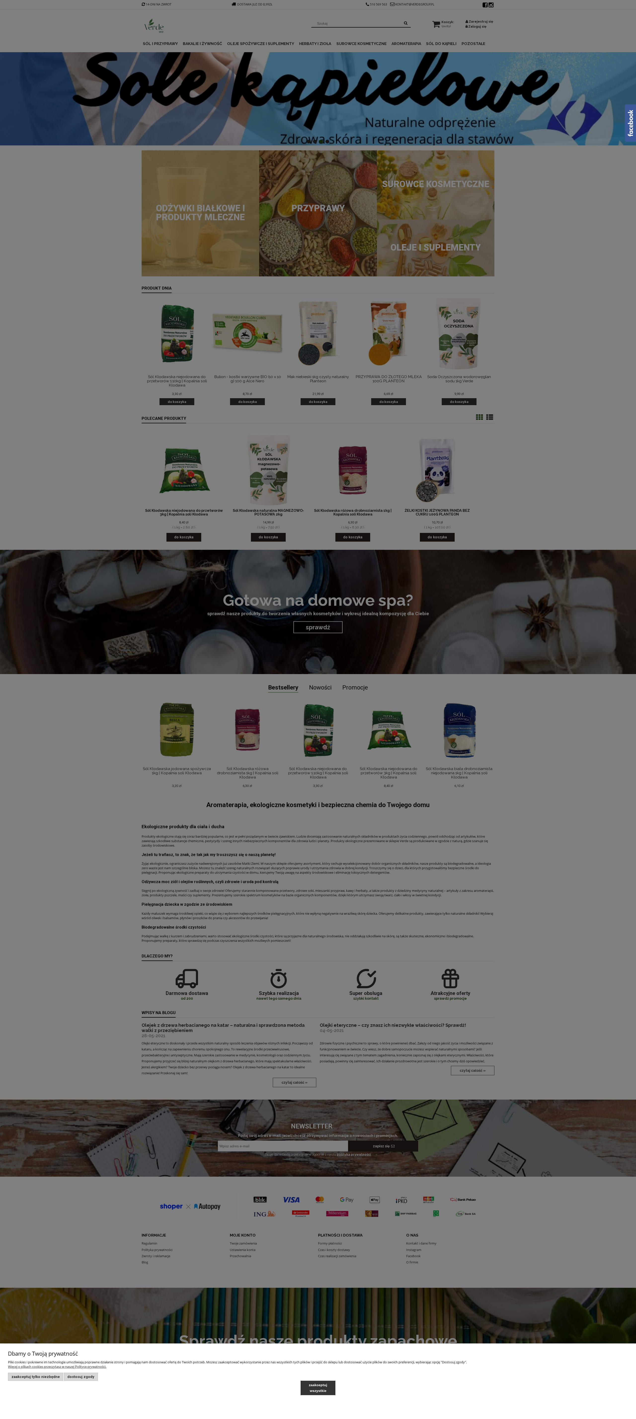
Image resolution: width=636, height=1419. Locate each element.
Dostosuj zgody (80, 1377)
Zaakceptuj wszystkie (318, 1388)
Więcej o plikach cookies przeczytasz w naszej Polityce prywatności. (57, 1366)
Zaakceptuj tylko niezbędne (35, 1377)
